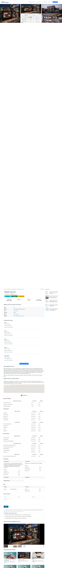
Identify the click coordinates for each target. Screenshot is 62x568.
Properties (8, 289)
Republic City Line (20, 289)
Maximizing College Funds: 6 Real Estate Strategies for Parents (53, 297)
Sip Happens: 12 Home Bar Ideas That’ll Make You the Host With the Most (53, 301)
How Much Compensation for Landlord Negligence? (53, 309)
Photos (14, 296)
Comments (7, 296)
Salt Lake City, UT (14, 289)
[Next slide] (43, 546)
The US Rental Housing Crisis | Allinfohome (53, 293)
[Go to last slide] (4, 546)
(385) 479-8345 (16, 314)
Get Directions (24, 395)
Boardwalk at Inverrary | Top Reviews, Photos (53, 305)
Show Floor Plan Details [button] (8, 327)
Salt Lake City (16, 310)
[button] (6, 546)
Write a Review (21, 296)
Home (5, 289)
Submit (6, 506)
